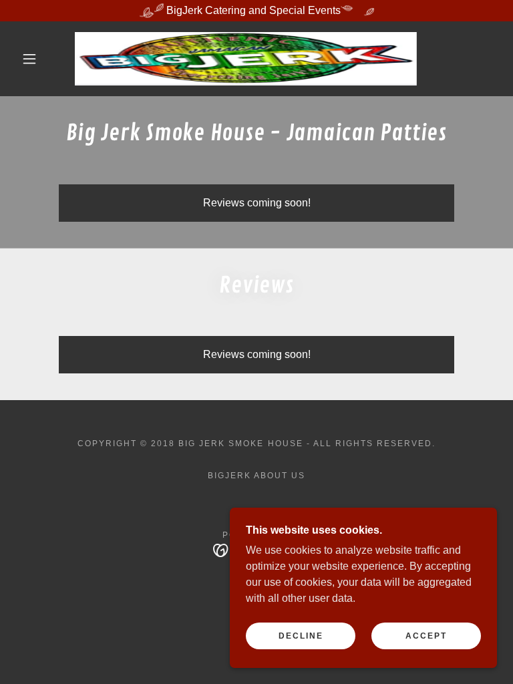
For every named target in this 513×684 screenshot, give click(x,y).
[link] (246, 59)
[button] (29, 58)
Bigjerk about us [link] (256, 475)
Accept (426, 636)
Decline (301, 636)
